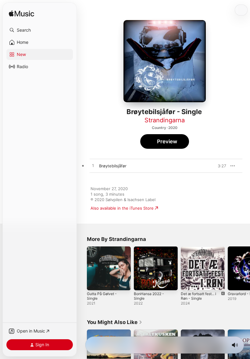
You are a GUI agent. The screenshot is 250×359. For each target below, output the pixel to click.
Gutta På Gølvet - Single (102, 296)
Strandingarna (165, 120)
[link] (114, 322)
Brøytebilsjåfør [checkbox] (113, 165)
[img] (21, 13)
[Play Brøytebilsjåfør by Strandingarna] (93, 166)
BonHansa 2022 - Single (149, 296)
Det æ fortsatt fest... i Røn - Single (198, 296)
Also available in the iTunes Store (122, 208)
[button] (40, 30)
